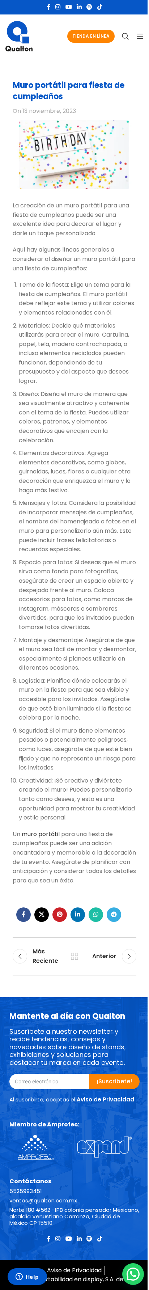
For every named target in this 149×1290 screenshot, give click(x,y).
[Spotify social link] (89, 7)
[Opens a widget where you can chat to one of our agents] (27, 1277)
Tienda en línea (91, 36)
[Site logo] (19, 35)
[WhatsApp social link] (96, 914)
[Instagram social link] (58, 7)
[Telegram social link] (114, 914)
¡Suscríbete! (114, 1081)
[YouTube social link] (68, 7)
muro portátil (41, 834)
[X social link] (41, 914)
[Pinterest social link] (59, 914)
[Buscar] (125, 36)
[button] (133, 1274)
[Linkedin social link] (79, 7)
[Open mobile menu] (140, 36)
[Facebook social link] (48, 7)
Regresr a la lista (74, 956)
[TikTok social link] (100, 7)
